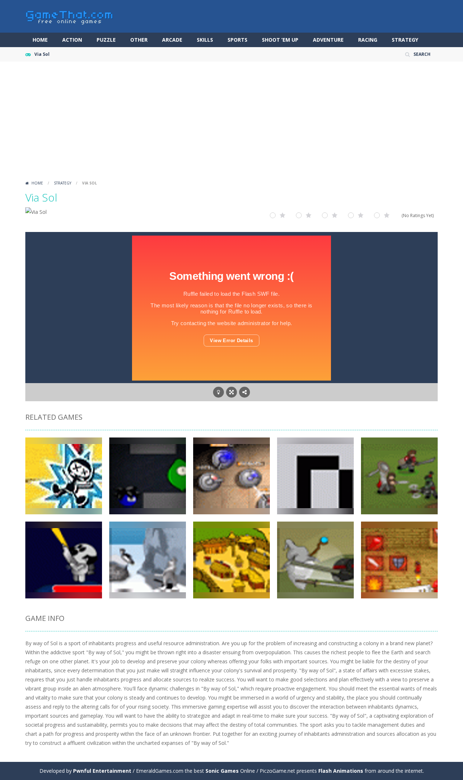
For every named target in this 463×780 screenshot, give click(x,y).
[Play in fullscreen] (231, 392)
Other (139, 39)
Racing (367, 39)
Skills (205, 39)
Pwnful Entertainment (102, 770)
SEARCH (421, 54)
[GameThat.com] (69, 15)
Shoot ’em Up (280, 39)
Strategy (405, 39)
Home (40, 39)
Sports (237, 39)
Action (72, 39)
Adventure (328, 39)
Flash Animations (340, 770)
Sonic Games (222, 770)
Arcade (172, 39)
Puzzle (106, 39)
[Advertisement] (231, 123)
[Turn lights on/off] (218, 392)
